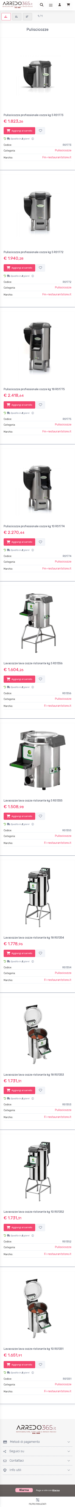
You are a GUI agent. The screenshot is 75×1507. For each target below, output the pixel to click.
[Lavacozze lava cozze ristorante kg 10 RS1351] (37, 1308)
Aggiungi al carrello (22, 130)
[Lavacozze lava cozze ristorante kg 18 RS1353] (37, 1034)
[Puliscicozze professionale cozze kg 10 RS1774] (37, 486)
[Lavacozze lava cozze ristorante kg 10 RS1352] (37, 1171)
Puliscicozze (63, 150)
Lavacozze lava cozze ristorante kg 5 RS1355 (33, 800)
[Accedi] (60, 5)
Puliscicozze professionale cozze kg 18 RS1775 (34, 389)
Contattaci (17, 1460)
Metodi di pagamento (25, 1442)
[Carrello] (68, 5)
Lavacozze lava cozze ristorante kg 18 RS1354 (34, 937)
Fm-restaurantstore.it (56, 157)
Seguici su (16, 1451)
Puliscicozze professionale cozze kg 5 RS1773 (33, 115)
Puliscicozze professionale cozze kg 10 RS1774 (34, 526)
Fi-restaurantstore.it (57, 705)
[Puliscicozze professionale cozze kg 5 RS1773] (37, 75)
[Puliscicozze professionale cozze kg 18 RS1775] (37, 349)
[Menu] (51, 5)
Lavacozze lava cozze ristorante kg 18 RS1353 (34, 1074)
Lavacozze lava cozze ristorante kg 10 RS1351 (33, 1348)
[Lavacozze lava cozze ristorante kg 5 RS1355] (37, 760)
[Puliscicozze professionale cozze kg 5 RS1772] (37, 212)
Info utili (15, 1470)
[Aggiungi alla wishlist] (40, 130)
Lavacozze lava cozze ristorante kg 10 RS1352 (34, 1211)
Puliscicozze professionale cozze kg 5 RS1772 (33, 252)
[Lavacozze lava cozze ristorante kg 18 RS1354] (37, 897)
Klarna (56, 1490)
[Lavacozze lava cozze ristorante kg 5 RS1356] (37, 623)
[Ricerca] (42, 5)
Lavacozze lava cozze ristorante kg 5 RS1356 (33, 663)
